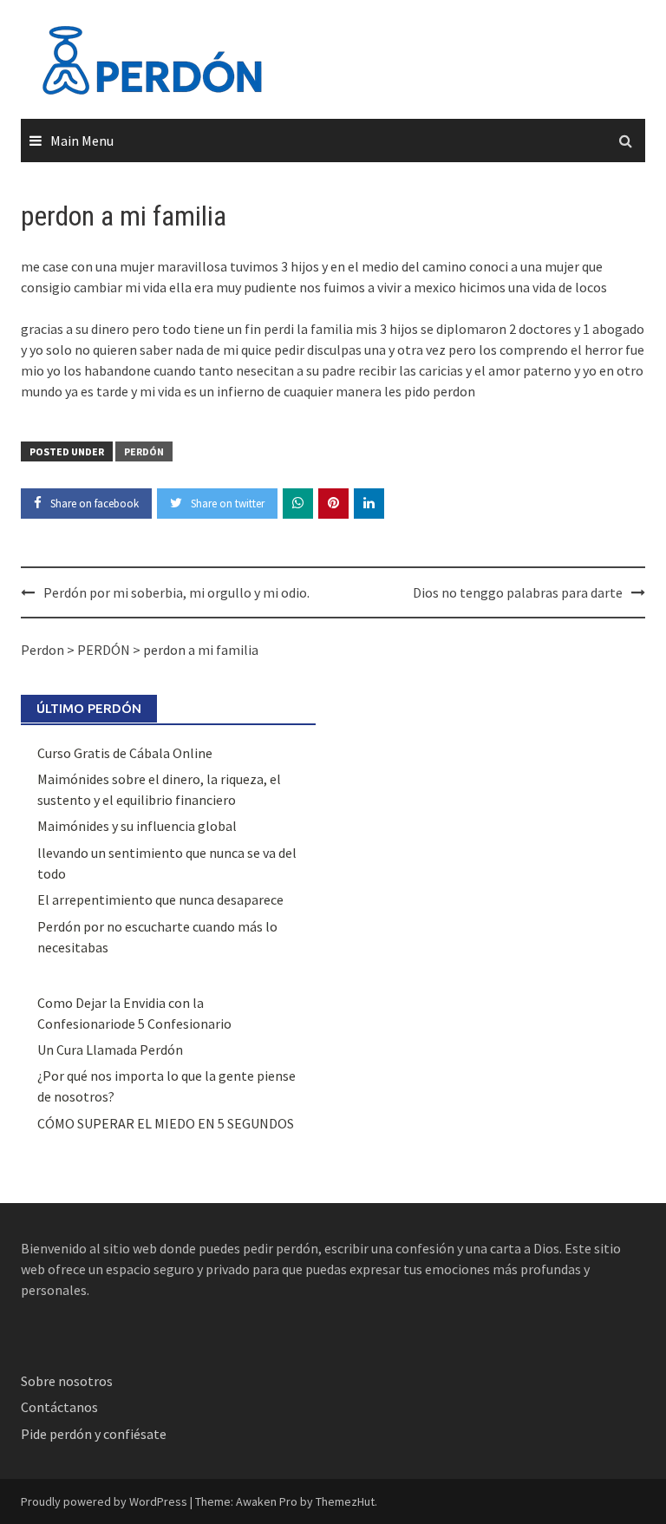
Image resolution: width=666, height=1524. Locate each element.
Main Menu (82, 140)
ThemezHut (345, 1501)
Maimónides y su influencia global (137, 825)
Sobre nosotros (67, 1381)
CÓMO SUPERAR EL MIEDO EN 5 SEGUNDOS (165, 1123)
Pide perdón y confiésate (95, 1433)
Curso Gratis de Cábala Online (124, 753)
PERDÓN (144, 451)
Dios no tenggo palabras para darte (518, 592)
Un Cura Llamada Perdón (110, 1049)
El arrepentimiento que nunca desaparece (160, 899)
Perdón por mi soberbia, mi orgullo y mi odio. (176, 592)
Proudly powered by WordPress (104, 1501)
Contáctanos (59, 1407)
